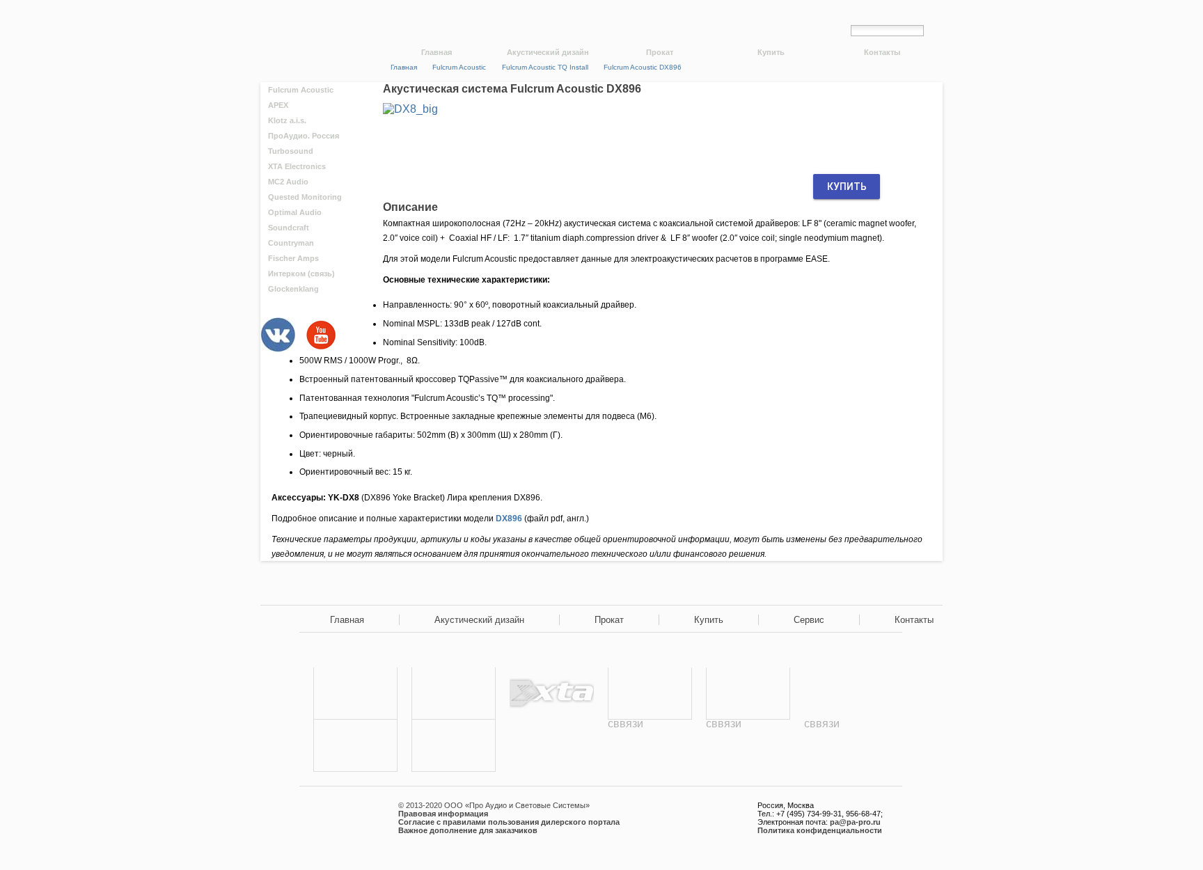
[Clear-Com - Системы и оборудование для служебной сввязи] (846, 746)
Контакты (882, 52)
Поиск (937, 30)
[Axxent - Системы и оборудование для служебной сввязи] (748, 746)
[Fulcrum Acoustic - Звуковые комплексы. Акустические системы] (355, 693)
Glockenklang (293, 289)
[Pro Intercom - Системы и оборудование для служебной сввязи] (650, 746)
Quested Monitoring (305, 197)
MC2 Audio (288, 181)
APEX (278, 105)
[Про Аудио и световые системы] (314, 21)
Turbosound (290, 151)
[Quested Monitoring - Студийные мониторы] (748, 693)
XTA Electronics (297, 166)
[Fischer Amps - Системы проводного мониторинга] (552, 746)
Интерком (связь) (301, 273)
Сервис (809, 620)
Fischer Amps (293, 258)
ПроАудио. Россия (303, 136)
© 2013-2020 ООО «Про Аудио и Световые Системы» (494, 805)
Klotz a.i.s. (287, 120)
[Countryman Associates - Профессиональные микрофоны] (355, 746)
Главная (436, 52)
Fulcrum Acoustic (300, 90)
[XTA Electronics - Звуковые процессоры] (552, 693)
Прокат (659, 52)
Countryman (291, 243)
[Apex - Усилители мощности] (453, 693)
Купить (771, 52)
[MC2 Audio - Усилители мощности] (650, 693)
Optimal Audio (295, 212)
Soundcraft (288, 227)
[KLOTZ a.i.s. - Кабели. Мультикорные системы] (453, 746)
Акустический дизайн (548, 52)
